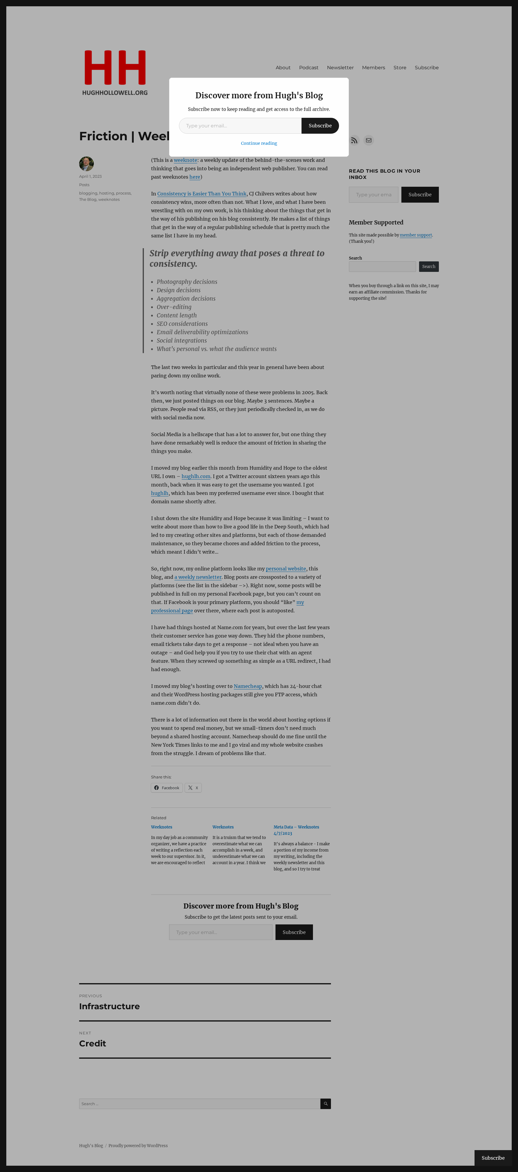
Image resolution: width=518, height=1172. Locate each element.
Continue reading (259, 143)
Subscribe (320, 126)
